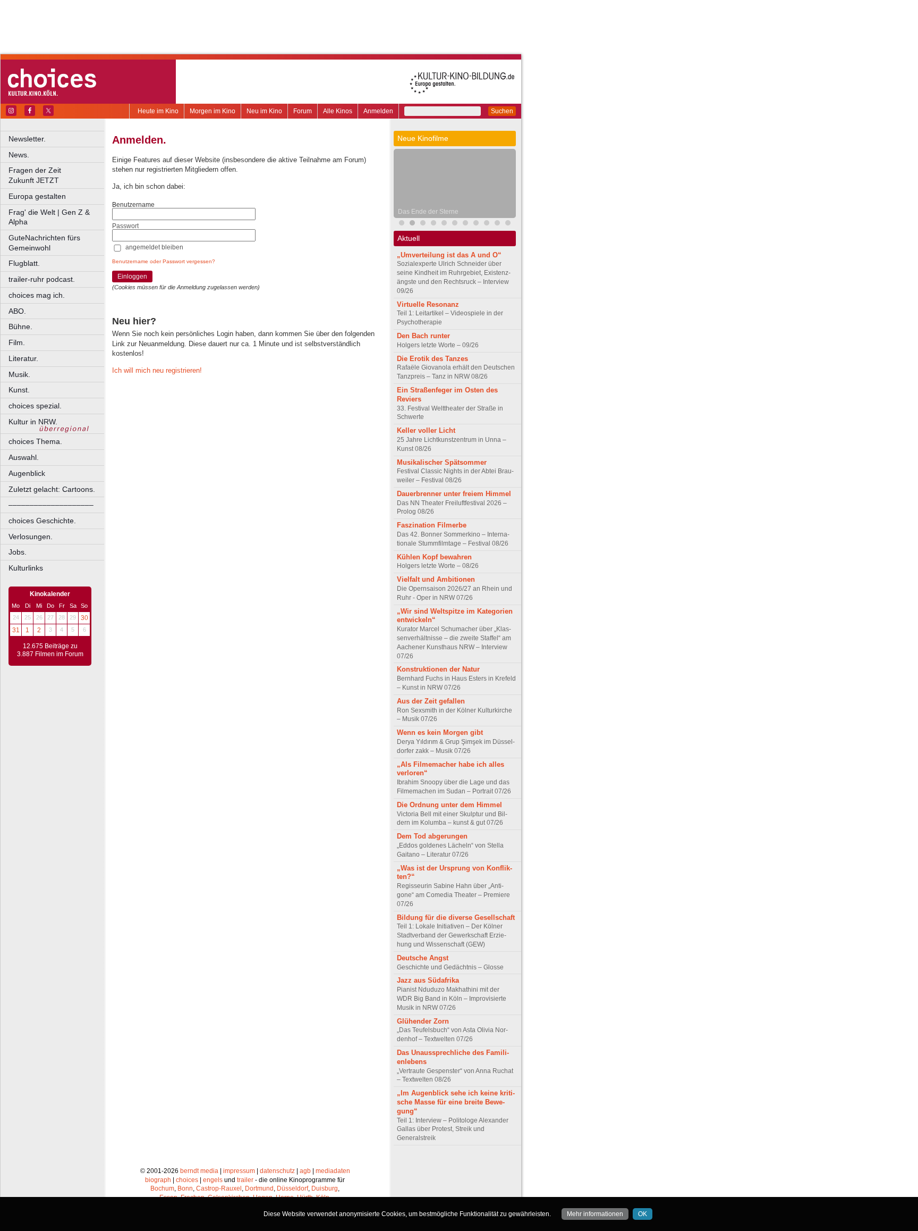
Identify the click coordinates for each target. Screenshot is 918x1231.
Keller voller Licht (426, 430)
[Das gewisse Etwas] (476, 224)
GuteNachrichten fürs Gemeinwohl (44, 242)
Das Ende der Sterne (428, 211)
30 (84, 618)
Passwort (125, 226)
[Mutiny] (433, 224)
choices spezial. (35, 405)
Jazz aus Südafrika (428, 980)
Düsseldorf (292, 1188)
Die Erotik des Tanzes (432, 359)
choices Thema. (35, 441)
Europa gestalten (37, 196)
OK (642, 1214)
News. (18, 154)
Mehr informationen (595, 1214)
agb (305, 1171)
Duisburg (324, 1188)
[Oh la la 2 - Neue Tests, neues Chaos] (423, 224)
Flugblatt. (24, 263)
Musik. (19, 374)
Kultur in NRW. (32, 421)
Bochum (162, 1188)
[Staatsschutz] (454, 224)
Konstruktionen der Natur (438, 669)
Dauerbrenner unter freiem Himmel (454, 494)
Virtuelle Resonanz (428, 304)
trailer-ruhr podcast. (41, 279)
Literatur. (23, 358)
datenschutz (277, 1171)
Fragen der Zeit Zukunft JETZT (57, 175)
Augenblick (26, 473)
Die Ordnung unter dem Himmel (449, 805)
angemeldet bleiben (154, 247)
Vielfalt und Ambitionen (436, 579)
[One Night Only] (401, 224)
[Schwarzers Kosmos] (508, 224)
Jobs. (17, 552)
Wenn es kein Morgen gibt (440, 732)
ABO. (17, 311)
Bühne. (20, 326)
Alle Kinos (337, 111)
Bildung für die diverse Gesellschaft (456, 918)
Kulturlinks (25, 568)
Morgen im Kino (212, 111)
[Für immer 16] (486, 224)
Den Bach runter (423, 336)
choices (187, 1180)
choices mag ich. (36, 295)
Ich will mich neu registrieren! (157, 370)
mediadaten (333, 1171)
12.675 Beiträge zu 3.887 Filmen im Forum (50, 650)
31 (16, 630)
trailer (245, 1180)
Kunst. (19, 390)
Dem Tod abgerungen (432, 836)
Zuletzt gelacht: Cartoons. (51, 489)
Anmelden (378, 111)
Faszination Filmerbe (431, 525)
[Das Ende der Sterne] (412, 224)
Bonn (185, 1188)
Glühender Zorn (423, 1021)
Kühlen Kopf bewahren (434, 557)
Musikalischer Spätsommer (442, 462)
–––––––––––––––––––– (51, 504)
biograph (158, 1180)
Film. (16, 342)
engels (213, 1180)
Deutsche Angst (422, 958)
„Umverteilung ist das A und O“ (449, 255)
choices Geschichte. (42, 520)
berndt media (199, 1171)
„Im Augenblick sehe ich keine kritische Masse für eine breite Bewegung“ (456, 1102)
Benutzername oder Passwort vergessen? (163, 261)
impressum (239, 1171)
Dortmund (259, 1188)
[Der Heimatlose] (497, 224)
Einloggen (132, 276)
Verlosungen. (30, 536)
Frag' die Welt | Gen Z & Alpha (49, 217)
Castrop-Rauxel (219, 1188)
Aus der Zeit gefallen (431, 701)
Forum (302, 111)
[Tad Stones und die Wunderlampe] (444, 224)
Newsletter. (27, 139)
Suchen (502, 111)
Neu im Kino (264, 111)
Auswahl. (23, 457)
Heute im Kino (158, 111)
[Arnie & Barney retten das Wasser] (465, 224)
